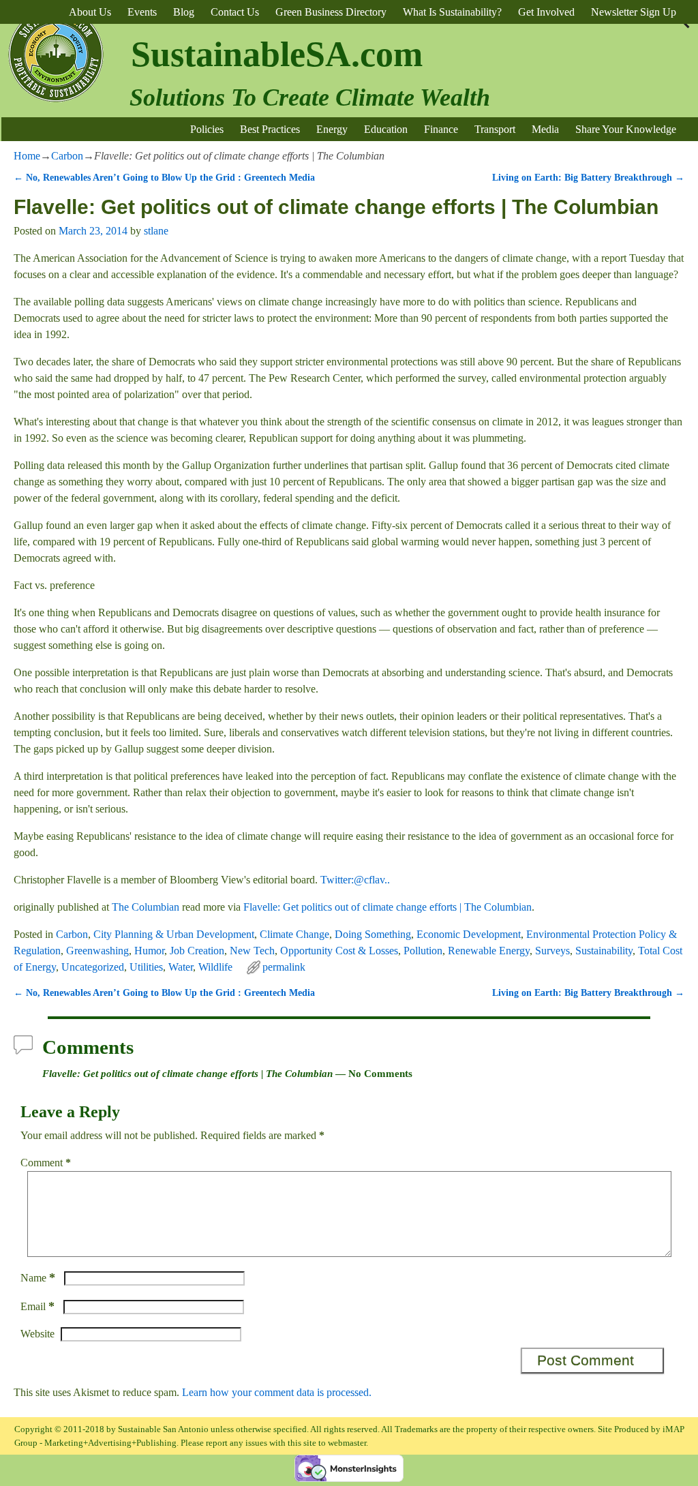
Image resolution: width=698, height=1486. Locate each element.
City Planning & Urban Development (173, 934)
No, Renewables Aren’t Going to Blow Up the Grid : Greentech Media (164, 177)
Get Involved (546, 12)
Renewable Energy (489, 950)
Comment (45, 1162)
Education (386, 129)
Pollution (423, 950)
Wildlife (215, 967)
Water (180, 967)
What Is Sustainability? (452, 12)
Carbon (67, 156)
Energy (332, 129)
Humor (149, 950)
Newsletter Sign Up (633, 12)
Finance (441, 129)
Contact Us (235, 12)
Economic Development (468, 934)
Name (37, 1278)
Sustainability (604, 950)
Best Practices (270, 129)
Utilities (146, 967)
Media (545, 129)
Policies (207, 129)
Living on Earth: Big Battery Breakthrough (588, 177)
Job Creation (197, 950)
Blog (183, 12)
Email (37, 1306)
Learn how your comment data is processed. (276, 1392)
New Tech (252, 950)
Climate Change (294, 934)
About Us (90, 12)
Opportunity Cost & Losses (339, 950)
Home (27, 156)
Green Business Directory (330, 12)
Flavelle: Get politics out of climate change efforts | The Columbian (387, 907)
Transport (494, 129)
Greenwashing (97, 950)
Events (142, 12)
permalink (283, 967)
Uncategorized (92, 967)
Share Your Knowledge (625, 129)
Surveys (552, 950)
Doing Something (373, 934)
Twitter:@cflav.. (355, 879)
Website (37, 1333)
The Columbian (145, 907)
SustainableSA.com (277, 54)
